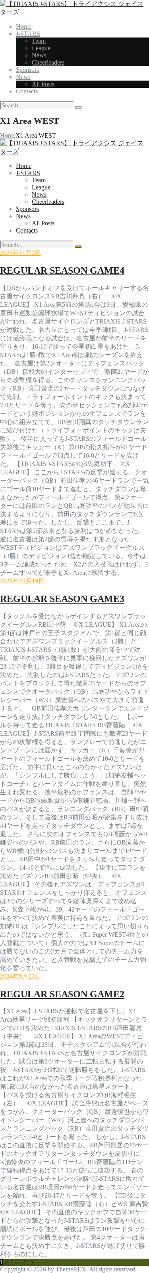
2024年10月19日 (22, 581)
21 (25, 1262)
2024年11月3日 (20, 252)
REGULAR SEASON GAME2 (62, 994)
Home (7, 135)
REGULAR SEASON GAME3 (62, 599)
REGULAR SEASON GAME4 (62, 270)
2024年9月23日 (20, 976)
